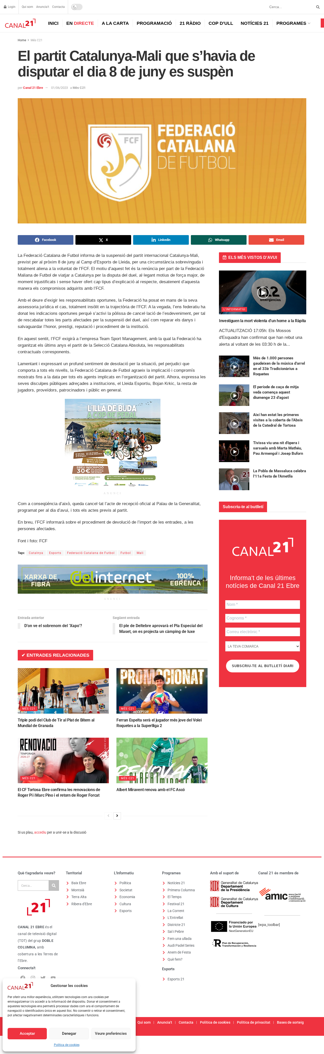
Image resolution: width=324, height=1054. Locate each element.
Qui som (27, 7)
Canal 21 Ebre (33, 88)
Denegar (69, 1033)
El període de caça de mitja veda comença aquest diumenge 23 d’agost (276, 392)
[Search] (54, 885)
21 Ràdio (190, 23)
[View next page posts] (117, 815)
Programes (291, 23)
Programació (154, 23)
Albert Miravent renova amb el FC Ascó (150, 789)
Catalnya (36, 553)
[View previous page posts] (108, 815)
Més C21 (37, 40)
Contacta (58, 7)
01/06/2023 (59, 88)
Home (22, 40)
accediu (40, 832)
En (80, 23)
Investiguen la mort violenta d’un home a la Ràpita (262, 320)
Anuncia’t (42, 7)
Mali (140, 553)
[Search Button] (317, 7)
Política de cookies (66, 1045)
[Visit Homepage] (19, 23)
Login (11, 7)
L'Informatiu (234, 309)
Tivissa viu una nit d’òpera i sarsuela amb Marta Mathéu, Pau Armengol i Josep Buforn (278, 448)
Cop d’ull (221, 23)
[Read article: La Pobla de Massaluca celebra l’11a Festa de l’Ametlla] (234, 479)
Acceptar (27, 1033)
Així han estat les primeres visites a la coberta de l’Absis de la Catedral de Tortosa (278, 420)
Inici (53, 23)
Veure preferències (111, 1033)
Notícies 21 (255, 23)
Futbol (125, 553)
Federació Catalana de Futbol (91, 553)
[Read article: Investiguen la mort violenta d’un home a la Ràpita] (262, 292)
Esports (55, 553)
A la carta (115, 23)
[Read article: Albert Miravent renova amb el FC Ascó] (162, 760)
